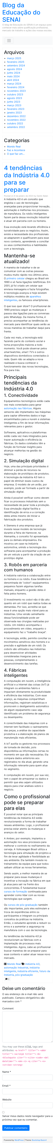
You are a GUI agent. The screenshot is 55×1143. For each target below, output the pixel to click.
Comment (8, 1008)
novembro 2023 (16, 90)
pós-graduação (24, 974)
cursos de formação (15, 891)
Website (6, 1099)
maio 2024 (13, 76)
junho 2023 (13, 101)
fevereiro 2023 (15, 108)
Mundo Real (14, 146)
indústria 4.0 (32, 963)
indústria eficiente (27, 971)
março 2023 (14, 105)
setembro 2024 (16, 65)
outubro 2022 (15, 123)
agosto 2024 (14, 69)
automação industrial (16, 967)
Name (6, 1071)
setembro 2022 (16, 127)
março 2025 (14, 58)
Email (6, 1085)
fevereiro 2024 (15, 87)
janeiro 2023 (14, 112)
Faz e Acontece (16, 150)
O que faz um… (16, 153)
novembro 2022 (16, 119)
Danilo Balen (42, 196)
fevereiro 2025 (15, 61)
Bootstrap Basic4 (39, 1140)
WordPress (19, 1140)
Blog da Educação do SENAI (21, 12)
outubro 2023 (15, 94)
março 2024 (14, 83)
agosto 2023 (14, 98)
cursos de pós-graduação (23, 904)
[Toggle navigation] (9, 41)
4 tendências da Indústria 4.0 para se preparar (27, 178)
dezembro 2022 (16, 116)
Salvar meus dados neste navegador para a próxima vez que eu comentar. (27, 1117)
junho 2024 (13, 72)
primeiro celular (16, 278)
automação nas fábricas (18, 408)
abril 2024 (13, 79)
